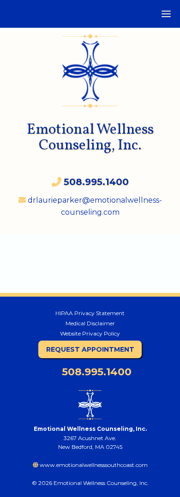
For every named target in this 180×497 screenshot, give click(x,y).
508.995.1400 (95, 372)
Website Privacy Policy (90, 333)
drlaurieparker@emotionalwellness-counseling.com (94, 206)
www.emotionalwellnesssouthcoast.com (93, 464)
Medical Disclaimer (90, 323)
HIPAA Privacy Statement (90, 313)
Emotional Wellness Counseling (90, 66)
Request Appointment (90, 349)
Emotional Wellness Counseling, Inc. (90, 138)
